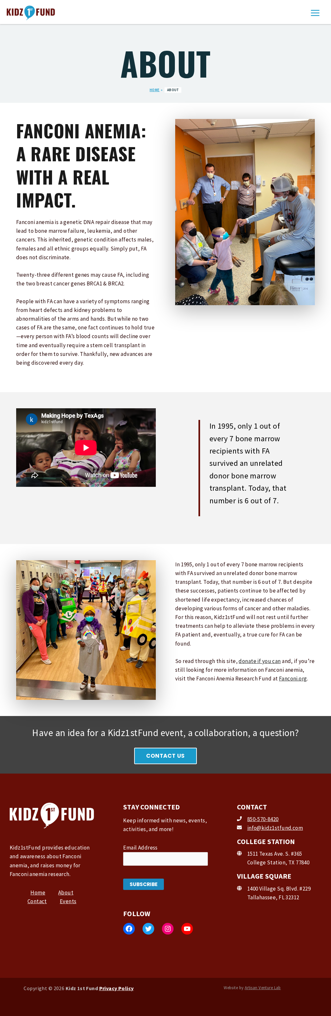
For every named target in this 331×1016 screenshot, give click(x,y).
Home (37, 892)
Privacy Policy (116, 988)
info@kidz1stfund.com (275, 827)
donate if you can (260, 661)
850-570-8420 (263, 819)
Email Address (140, 847)
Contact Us (165, 756)
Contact (37, 901)
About (65, 892)
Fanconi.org (293, 678)
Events (68, 901)
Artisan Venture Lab (263, 987)
